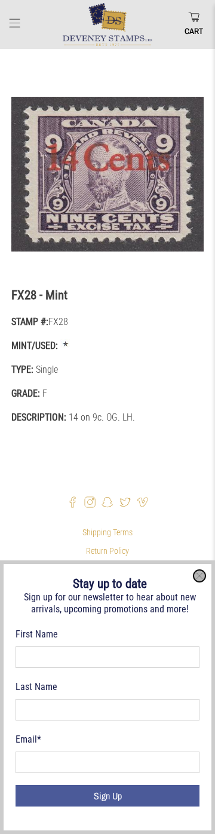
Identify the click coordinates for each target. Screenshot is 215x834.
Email (28, 739)
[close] (199, 576)
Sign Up (108, 795)
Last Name (36, 686)
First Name (37, 634)
